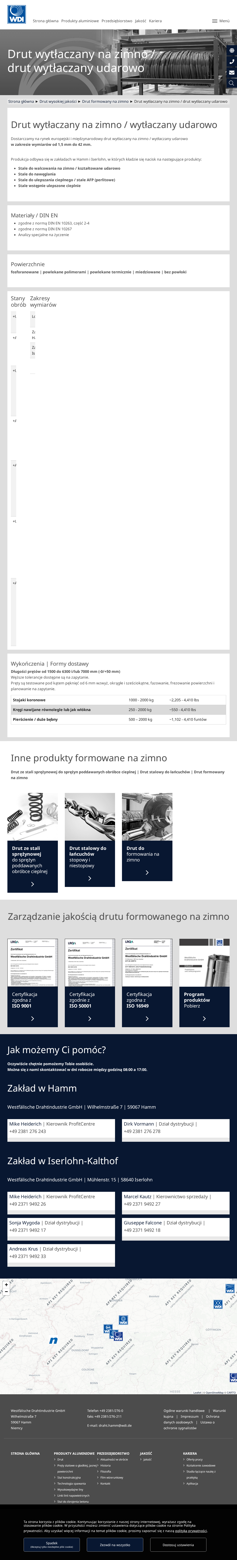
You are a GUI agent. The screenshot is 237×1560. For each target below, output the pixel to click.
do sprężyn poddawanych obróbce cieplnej (29, 859)
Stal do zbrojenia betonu (73, 1502)
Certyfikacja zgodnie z (82, 1000)
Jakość (146, 1453)
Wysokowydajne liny (70, 1489)
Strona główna (21, 101)
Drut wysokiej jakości (58, 101)
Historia (105, 1465)
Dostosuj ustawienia (178, 1545)
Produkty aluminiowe (74, 1453)
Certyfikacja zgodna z (24, 1000)
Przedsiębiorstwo (113, 1453)
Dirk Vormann (139, 1124)
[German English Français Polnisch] (232, 50)
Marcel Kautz (137, 1196)
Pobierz (197, 1000)
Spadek (52, 1544)
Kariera (190, 1453)
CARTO (231, 1392)
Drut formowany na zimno (105, 101)
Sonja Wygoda (24, 1223)
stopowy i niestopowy (87, 857)
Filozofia (105, 1471)
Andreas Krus (23, 1249)
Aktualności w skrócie (114, 1459)
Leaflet (197, 1392)
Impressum (190, 1416)
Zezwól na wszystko (115, 1545)
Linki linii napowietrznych (73, 1496)
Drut (60, 1459)
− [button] (6, 1292)
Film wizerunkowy (111, 1477)
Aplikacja (192, 1483)
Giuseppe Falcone (143, 1223)
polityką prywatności (191, 1531)
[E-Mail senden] (232, 72)
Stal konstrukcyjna (69, 1477)
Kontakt (105, 1483)
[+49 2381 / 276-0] (232, 61)
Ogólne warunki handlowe (185, 1410)
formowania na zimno (143, 854)
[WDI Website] (16, 14)
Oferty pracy (195, 1459)
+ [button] (6, 1285)
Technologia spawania (71, 1483)
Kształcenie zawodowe (201, 1465)
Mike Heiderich (25, 1124)
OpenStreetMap (215, 1392)
